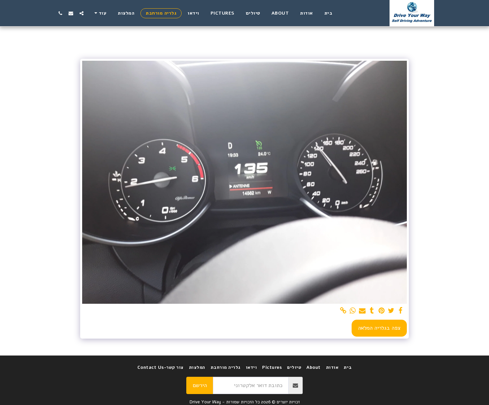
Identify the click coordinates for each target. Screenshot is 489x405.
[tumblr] (372, 311)
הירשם (200, 385)
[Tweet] (391, 311)
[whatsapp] (352, 311)
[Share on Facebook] (400, 311)
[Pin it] (381, 311)
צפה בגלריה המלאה (379, 328)
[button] (81, 13)
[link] (343, 311)
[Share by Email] (362, 311)
